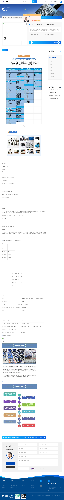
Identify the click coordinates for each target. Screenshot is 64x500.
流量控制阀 (52, 73)
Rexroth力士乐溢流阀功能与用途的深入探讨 (55, 92)
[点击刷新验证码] (32, 469)
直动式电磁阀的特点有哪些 (53, 101)
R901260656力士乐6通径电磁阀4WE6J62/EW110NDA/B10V (17, 437)
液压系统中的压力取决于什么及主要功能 (55, 98)
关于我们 (29, 1)
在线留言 (50, 1)
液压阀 (51, 64)
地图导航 (32, 487)
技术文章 (45, 1)
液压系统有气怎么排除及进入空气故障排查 (55, 95)
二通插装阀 (52, 76)
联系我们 (55, 1)
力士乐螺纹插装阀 (53, 60)
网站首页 (24, 1)
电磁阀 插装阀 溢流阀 (18, 17)
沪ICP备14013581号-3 (58, 495)
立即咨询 (55, 42)
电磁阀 (51, 67)
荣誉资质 (3, 487)
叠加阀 (51, 61)
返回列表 (24, 437)
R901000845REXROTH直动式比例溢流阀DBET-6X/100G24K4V (40, 437)
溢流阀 (51, 70)
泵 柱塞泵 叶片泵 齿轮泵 (13, 487)
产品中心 (34, 1)
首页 (9, 17)
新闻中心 (39, 1)
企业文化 (3, 485)
